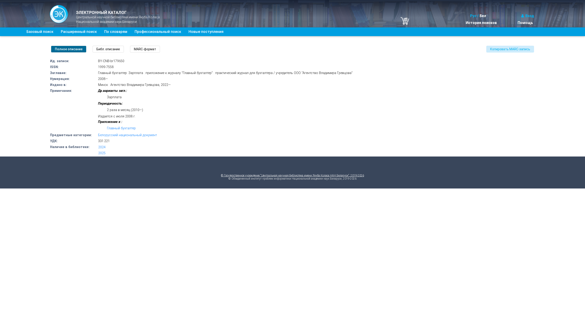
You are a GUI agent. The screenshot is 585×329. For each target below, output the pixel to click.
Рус (473, 16)
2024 (102, 147)
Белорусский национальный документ (127, 135)
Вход (529, 16)
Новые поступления (206, 31)
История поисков (481, 23)
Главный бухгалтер (121, 128)
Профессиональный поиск (158, 31)
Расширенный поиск (79, 31)
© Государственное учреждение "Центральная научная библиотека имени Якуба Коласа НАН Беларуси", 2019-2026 (292, 175)
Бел (483, 16)
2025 (102, 153)
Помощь (525, 23)
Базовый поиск (40, 31)
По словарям (115, 31)
